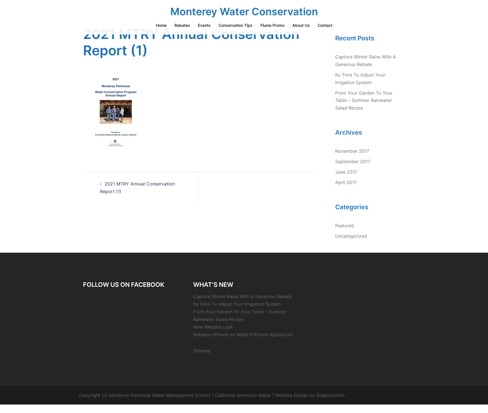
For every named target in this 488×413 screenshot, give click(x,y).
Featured (344, 225)
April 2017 (346, 182)
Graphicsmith (330, 395)
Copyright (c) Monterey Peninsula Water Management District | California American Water (175, 395)
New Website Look (213, 327)
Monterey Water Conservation (244, 11)
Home (161, 25)
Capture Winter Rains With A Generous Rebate (242, 296)
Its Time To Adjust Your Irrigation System (237, 304)
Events (204, 25)
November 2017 (352, 151)
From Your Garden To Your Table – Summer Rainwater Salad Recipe (364, 100)
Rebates (182, 25)
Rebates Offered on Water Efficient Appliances (243, 334)
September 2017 (352, 161)
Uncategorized (351, 236)
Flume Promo (272, 25)
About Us (301, 25)
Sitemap (202, 350)
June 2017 (346, 172)
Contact (325, 25)
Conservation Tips (235, 25)
